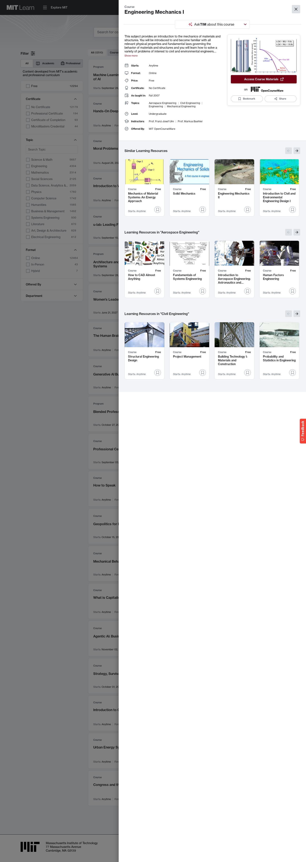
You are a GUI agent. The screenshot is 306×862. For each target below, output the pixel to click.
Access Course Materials (261, 79)
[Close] (296, 9)
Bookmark (249, 98)
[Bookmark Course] (157, 209)
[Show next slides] (297, 150)
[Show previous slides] (288, 150)
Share (282, 98)
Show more (131, 55)
